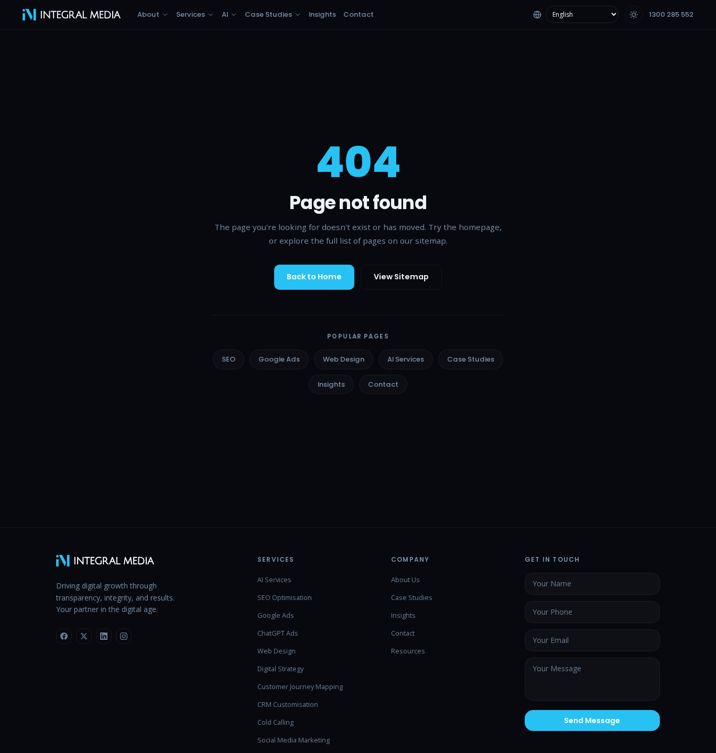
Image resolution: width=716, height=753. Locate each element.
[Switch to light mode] (634, 15)
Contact (383, 384)
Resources (408, 651)
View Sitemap (401, 276)
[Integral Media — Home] (72, 14)
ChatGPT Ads (277, 633)
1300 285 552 (671, 14)
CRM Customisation (287, 704)
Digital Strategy (280, 668)
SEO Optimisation (284, 597)
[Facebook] (64, 636)
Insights (331, 384)
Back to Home (314, 276)
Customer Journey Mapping (300, 686)
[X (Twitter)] (84, 636)
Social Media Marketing (293, 740)
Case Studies (470, 359)
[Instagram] (124, 636)
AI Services (405, 359)
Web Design (343, 359)
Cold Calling (275, 722)
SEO (228, 359)
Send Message (592, 720)
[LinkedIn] (104, 636)
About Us (405, 579)
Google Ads (279, 359)
